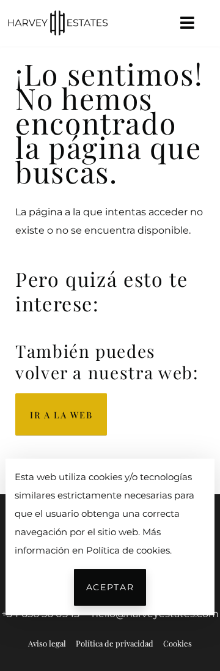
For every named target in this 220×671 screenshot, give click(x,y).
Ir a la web (61, 415)
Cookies (177, 643)
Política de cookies (128, 549)
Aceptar (110, 587)
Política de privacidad (114, 643)
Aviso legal (47, 643)
